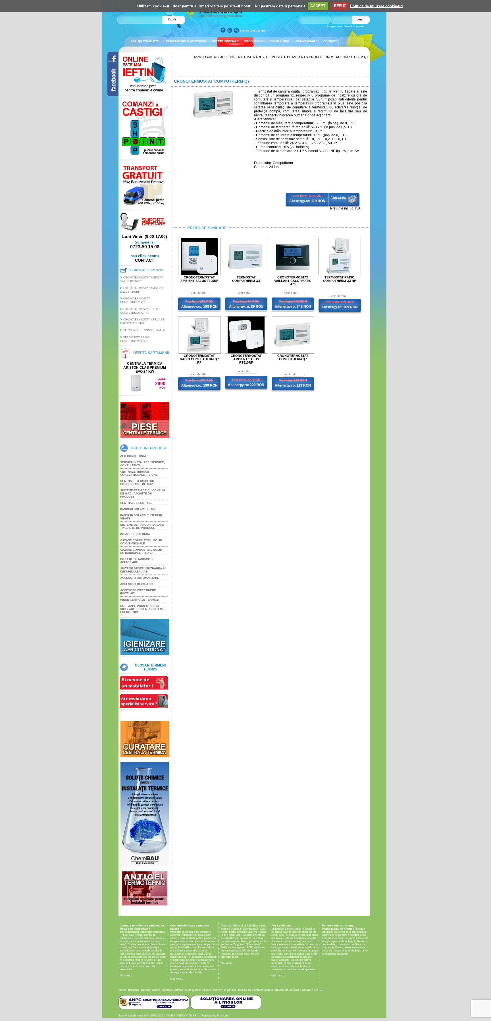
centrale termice (172, 989)
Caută (172, 19)
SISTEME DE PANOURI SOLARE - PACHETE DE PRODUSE (142, 526)
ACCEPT (317, 6)
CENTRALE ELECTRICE (136, 502)
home (198, 57)
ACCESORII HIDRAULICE (137, 584)
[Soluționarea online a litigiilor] (225, 1008)
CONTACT (144, 260)
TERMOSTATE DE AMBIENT (285, 57)
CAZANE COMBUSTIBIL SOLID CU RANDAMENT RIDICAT (141, 551)
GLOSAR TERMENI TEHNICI (150, 667)
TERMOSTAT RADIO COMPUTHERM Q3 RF (339, 279)
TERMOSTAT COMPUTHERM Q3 (144, 330)
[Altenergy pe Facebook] (110, 94)
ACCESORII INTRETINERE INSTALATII (138, 592)
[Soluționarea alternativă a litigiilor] (154, 1008)
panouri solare (150, 989)
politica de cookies (287, 989)
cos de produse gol (252, 30)
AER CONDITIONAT (133, 456)
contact (306, 989)
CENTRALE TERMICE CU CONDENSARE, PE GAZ (137, 482)
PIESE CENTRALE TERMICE (139, 599)
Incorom (222, 1015)
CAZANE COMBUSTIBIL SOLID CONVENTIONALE (141, 542)
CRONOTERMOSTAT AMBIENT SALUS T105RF (199, 279)
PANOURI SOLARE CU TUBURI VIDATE (141, 517)
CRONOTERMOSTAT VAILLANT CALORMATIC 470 (292, 281)
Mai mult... (126, 975)
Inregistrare (334, 26)
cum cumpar (193, 989)
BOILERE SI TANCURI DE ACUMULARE (137, 560)
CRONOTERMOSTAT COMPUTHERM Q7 (292, 357)
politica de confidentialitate (255, 989)
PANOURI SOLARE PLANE (138, 509)
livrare (207, 989)
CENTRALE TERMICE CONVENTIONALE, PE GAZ (138, 473)
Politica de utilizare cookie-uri (376, 6)
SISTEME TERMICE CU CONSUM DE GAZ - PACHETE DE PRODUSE (142, 493)
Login (360, 19)
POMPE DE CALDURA (135, 534)
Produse (211, 57)
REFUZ (340, 6)
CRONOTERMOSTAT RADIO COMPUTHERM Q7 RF (199, 359)
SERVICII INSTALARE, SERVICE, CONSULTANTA (142, 464)
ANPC (318, 989)
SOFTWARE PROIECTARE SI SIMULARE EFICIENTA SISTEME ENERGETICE (142, 609)
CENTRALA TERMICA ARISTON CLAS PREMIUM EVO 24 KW (144, 368)
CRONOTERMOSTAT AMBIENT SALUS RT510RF (246, 359)
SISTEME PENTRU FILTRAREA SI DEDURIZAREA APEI (143, 570)
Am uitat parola (354, 26)
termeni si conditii (224, 989)
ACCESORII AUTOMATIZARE (139, 577)
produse (133, 989)
